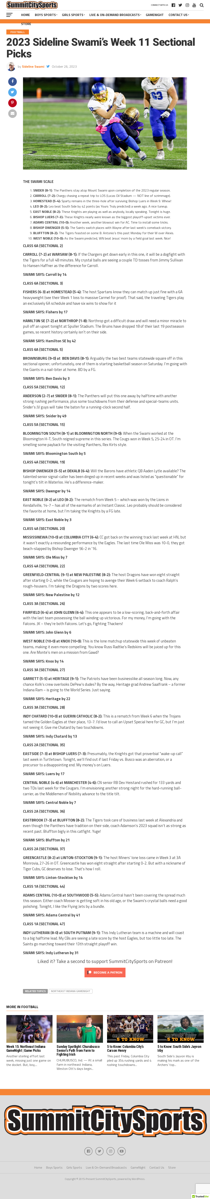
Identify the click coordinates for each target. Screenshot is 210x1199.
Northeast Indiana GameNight (70, 991)
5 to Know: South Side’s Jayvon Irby (179, 1049)
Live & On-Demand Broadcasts (114, 14)
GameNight (155, 14)
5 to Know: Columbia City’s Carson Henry (125, 1049)
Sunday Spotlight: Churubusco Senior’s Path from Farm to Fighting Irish (78, 1051)
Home (25, 14)
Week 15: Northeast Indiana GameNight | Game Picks (25, 1049)
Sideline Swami (33, 66)
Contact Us (178, 14)
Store (26, 23)
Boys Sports (45, 14)
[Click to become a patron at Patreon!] (105, 978)
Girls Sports (72, 14)
